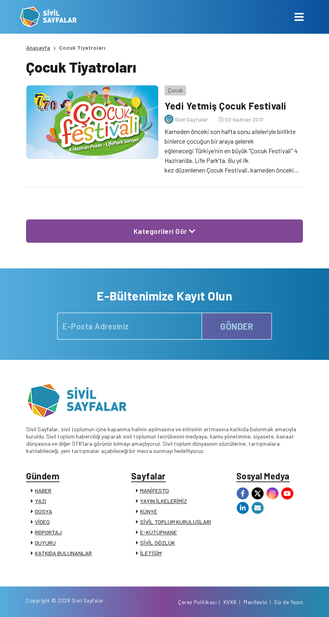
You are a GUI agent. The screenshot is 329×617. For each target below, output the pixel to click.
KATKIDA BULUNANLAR (63, 553)
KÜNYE (148, 511)
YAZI (40, 500)
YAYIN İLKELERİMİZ (163, 500)
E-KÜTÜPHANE (158, 532)
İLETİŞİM (151, 553)
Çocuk (175, 90)
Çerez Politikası (197, 602)
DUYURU (45, 542)
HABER (43, 490)
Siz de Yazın (288, 602)
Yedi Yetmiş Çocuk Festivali (225, 106)
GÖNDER (236, 326)
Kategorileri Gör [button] (161, 231)
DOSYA (43, 511)
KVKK (230, 602)
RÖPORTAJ (48, 532)
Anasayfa (38, 47)
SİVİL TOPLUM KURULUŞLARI (175, 521)
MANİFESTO (154, 490)
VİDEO (42, 521)
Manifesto (256, 602)
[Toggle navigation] (299, 17)
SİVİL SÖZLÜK (157, 542)
